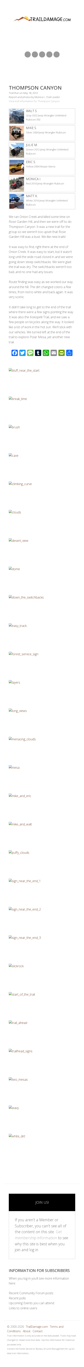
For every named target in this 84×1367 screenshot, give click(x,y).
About (26, 1331)
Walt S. (31, 111)
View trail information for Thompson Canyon (34, 101)
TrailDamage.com (42, 19)
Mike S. (31, 128)
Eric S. (31, 162)
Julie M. (32, 145)
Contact (38, 1331)
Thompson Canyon (35, 87)
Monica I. (33, 179)
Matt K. (32, 196)
